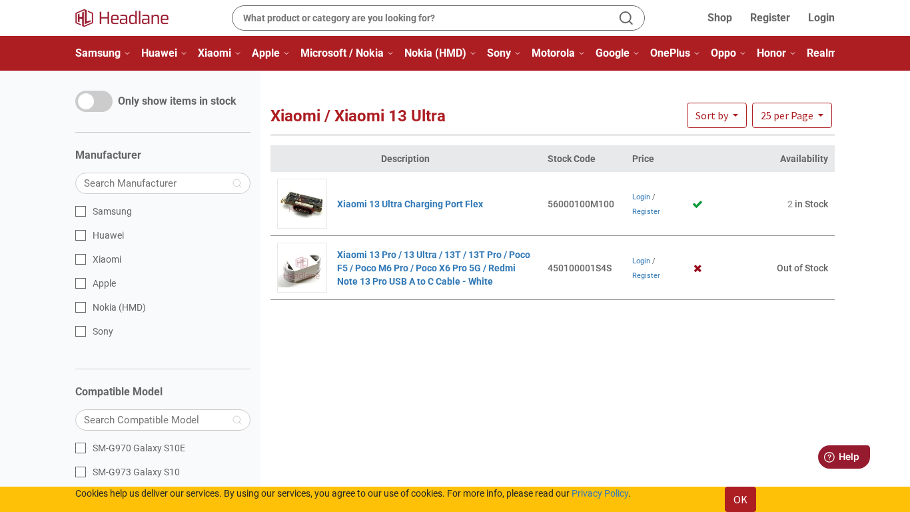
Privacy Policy (600, 493)
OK (740, 499)
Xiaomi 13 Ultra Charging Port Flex (410, 204)
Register (770, 17)
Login (821, 17)
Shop (719, 17)
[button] (792, 115)
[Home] (130, 18)
